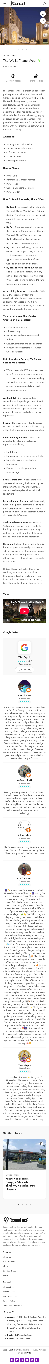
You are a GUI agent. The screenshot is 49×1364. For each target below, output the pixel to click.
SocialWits (26, 1353)
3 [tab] (26, 1204)
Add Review (26, 669)
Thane (6, 55)
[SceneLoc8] (17, 3)
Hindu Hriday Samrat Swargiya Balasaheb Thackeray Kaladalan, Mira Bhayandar (20, 1184)
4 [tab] (30, 1204)
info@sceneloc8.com (22, 1335)
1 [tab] (19, 1204)
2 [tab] (22, 1204)
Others (13, 55)
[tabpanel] (24, 1169)
